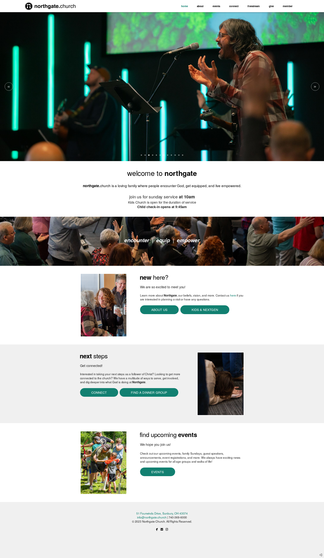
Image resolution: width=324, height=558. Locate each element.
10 (175, 156)
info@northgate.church (151, 517)
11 (179, 156)
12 (182, 156)
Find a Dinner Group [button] (149, 392)
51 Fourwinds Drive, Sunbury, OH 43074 (162, 513)
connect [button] (99, 392)
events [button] (157, 472)
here (233, 295)
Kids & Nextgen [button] (205, 309)
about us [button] (159, 309)
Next (315, 86)
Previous (9, 86)
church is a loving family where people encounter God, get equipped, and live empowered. (162, 185)
